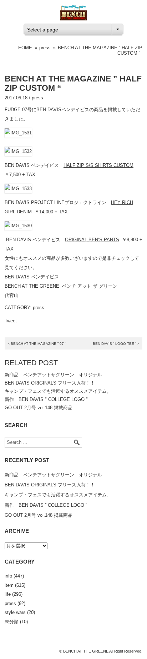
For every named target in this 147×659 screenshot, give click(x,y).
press (45, 47)
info (8, 576)
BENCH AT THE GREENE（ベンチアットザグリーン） (73, 13)
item (9, 585)
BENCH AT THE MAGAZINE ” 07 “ (37, 344)
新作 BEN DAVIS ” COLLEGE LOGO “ (46, 505)
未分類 (12, 621)
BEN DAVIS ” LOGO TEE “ (116, 344)
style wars (15, 612)
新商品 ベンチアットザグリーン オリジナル (53, 374)
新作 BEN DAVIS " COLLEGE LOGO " (46, 399)
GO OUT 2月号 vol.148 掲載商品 (38, 407)
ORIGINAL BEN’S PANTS (92, 239)
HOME (25, 47)
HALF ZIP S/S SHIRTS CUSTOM (98, 165)
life (8, 594)
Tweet (11, 320)
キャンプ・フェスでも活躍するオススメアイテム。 (58, 391)
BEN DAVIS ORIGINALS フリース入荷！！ (50, 383)
